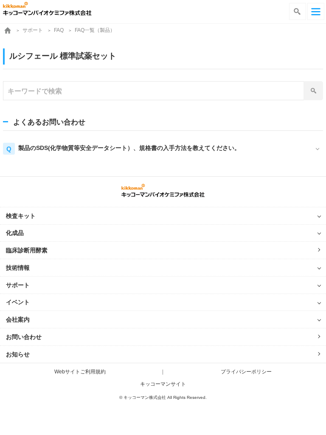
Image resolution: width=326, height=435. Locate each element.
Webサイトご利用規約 (80, 372)
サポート (32, 30)
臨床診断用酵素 (27, 250)
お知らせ (18, 354)
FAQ (59, 30)
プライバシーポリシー (246, 372)
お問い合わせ (24, 336)
